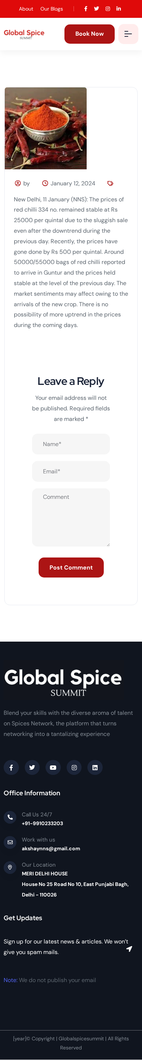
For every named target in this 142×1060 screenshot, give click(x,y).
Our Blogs (51, 8)
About (26, 8)
